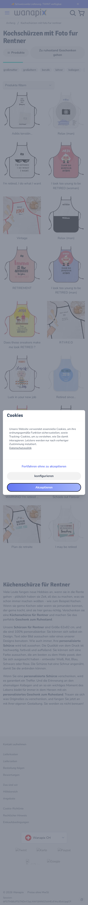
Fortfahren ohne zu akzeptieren (44, 466)
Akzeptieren (44, 487)
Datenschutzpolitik (20, 448)
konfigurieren (44, 476)
